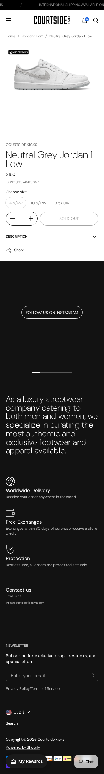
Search (12, 723)
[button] (84, 20)
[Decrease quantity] (10, 218)
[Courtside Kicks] (52, 20)
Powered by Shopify (23, 747)
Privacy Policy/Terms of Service (33, 688)
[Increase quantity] (33, 218)
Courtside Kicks (21, 144)
